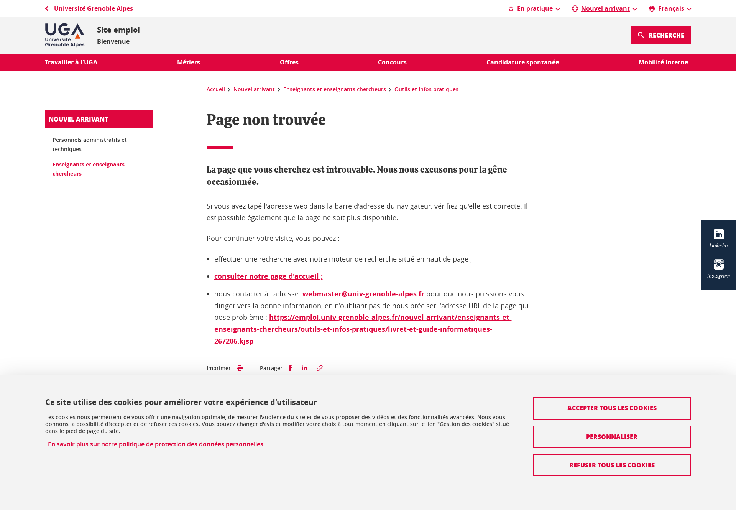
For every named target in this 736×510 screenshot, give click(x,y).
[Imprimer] (240, 368)
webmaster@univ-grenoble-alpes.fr (363, 294)
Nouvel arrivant (78, 119)
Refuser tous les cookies (612, 465)
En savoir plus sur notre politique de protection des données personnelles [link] (155, 444)
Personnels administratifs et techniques (90, 144)
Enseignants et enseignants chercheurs (89, 169)
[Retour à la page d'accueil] (65, 35)
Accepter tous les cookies (612, 407)
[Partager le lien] (319, 368)
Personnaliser (611, 436)
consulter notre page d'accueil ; (268, 276)
